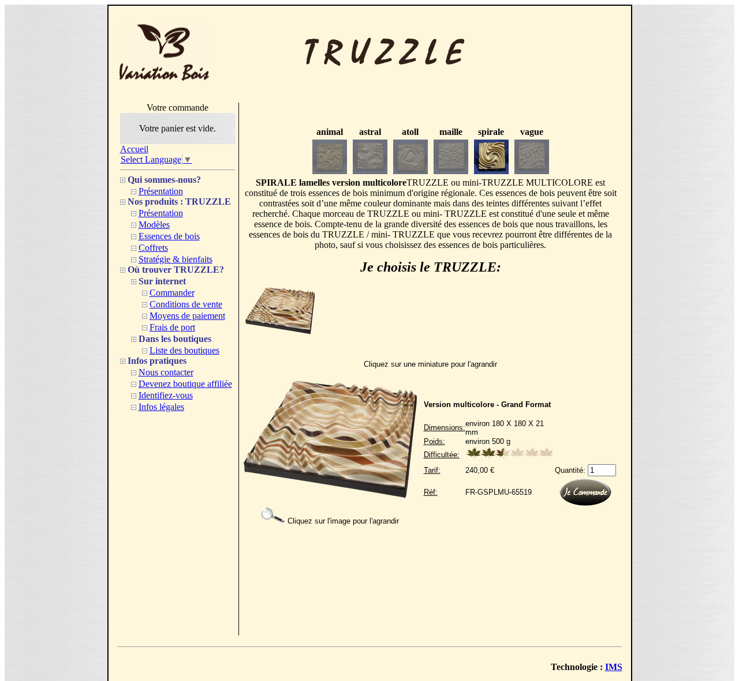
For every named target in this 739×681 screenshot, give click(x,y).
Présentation (161, 191)
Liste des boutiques (184, 350)
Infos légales (161, 407)
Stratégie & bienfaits (175, 259)
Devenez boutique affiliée (185, 384)
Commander (172, 293)
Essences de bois (169, 236)
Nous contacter (166, 372)
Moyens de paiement (187, 316)
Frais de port (172, 327)
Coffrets (153, 248)
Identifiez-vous (166, 395)
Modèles (154, 224)
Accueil (134, 149)
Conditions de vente (186, 304)
